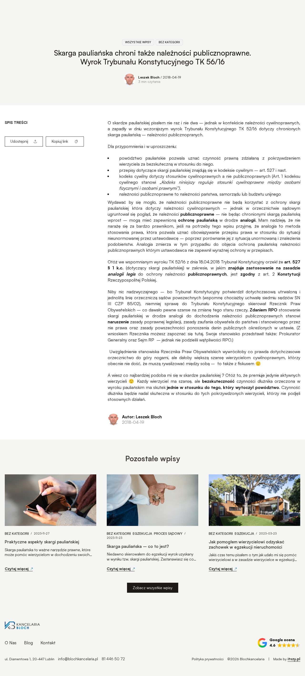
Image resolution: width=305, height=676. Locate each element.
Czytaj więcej (17, 568)
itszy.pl (294, 658)
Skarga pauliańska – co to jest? (138, 546)
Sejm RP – (150, 339)
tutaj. (199, 333)
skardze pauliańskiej (131, 122)
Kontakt (48, 642)
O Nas (10, 642)
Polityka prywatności (208, 659)
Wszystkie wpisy (138, 42)
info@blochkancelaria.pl (78, 658)
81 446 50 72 (113, 658)
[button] (279, 643)
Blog (28, 642)
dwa (194, 122)
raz (177, 122)
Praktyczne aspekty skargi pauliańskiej (42, 541)
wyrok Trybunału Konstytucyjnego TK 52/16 (214, 128)
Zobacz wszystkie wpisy (153, 587)
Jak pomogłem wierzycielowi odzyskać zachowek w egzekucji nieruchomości (246, 544)
